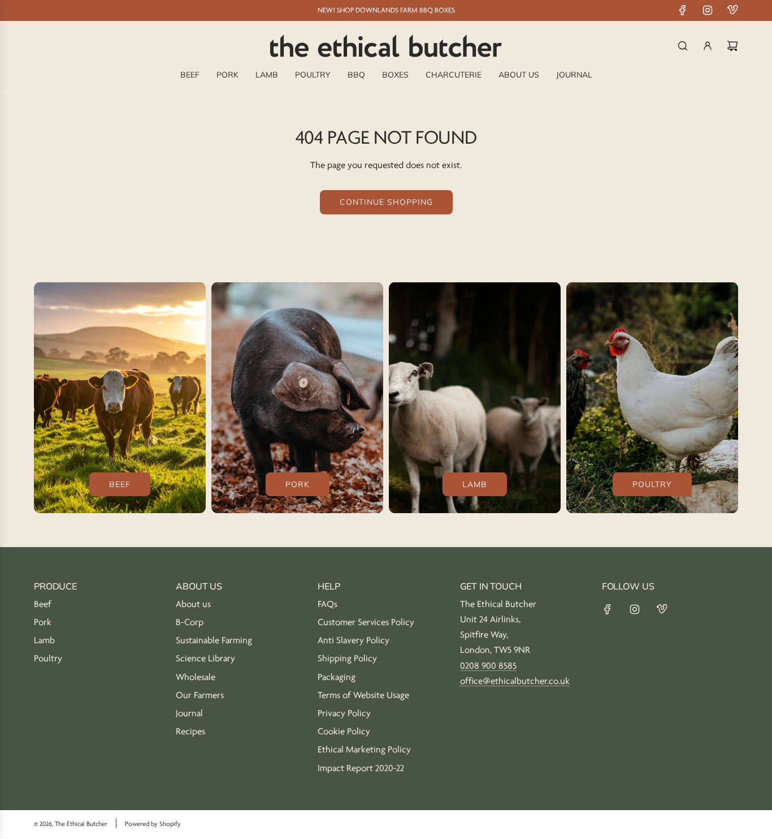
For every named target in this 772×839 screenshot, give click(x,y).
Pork (297, 484)
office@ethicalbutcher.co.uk (515, 681)
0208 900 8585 (488, 666)
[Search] (682, 45)
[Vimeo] (732, 10)
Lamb (474, 484)
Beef (120, 484)
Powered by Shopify (153, 824)
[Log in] (707, 45)
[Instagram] (707, 10)
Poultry (652, 484)
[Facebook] (682, 10)
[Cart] (732, 45)
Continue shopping (386, 202)
